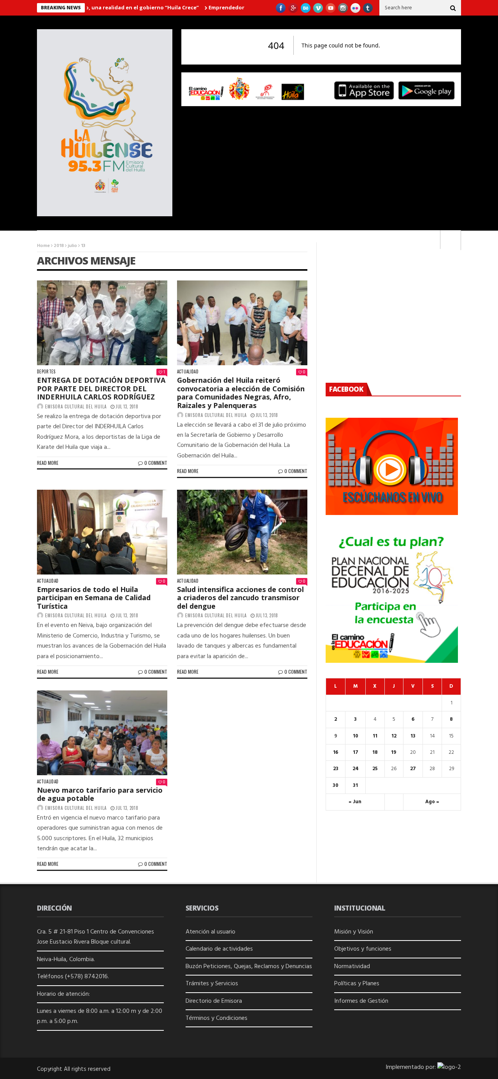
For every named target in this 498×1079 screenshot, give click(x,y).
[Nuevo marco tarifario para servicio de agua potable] (102, 732)
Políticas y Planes (356, 984)
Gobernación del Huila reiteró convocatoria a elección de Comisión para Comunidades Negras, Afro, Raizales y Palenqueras (241, 392)
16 (335, 752)
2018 (59, 246)
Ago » (432, 802)
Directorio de (203, 1001)
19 (393, 752)
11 (375, 736)
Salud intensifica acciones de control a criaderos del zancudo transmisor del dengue (240, 598)
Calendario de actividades (219, 949)
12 (393, 736)
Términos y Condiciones (216, 1018)
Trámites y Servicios (212, 984)
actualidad (187, 371)
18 (375, 752)
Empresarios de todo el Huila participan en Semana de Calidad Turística (94, 598)
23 (335, 769)
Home (43, 246)
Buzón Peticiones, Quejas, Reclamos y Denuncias (249, 967)
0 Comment (155, 462)
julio (72, 246)
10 (355, 736)
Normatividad (352, 967)
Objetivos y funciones (362, 949)
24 (355, 769)
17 (355, 752)
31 (355, 785)
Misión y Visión (353, 932)
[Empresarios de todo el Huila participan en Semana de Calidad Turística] (102, 532)
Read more (47, 462)
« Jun (355, 802)
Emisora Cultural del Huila (76, 406)
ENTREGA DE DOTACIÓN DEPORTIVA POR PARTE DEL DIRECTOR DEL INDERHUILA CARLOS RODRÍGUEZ (101, 388)
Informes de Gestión (361, 1001)
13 (413, 736)
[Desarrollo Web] (449, 1067)
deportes (46, 371)
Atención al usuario (210, 932)
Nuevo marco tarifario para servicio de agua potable (100, 794)
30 (335, 785)
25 (375, 769)
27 (413, 769)
